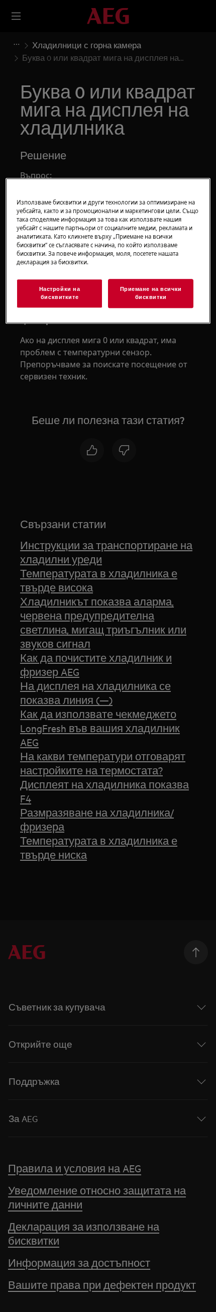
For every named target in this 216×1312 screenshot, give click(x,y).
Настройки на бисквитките (59, 293)
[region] (108, 251)
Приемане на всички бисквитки (151, 293)
